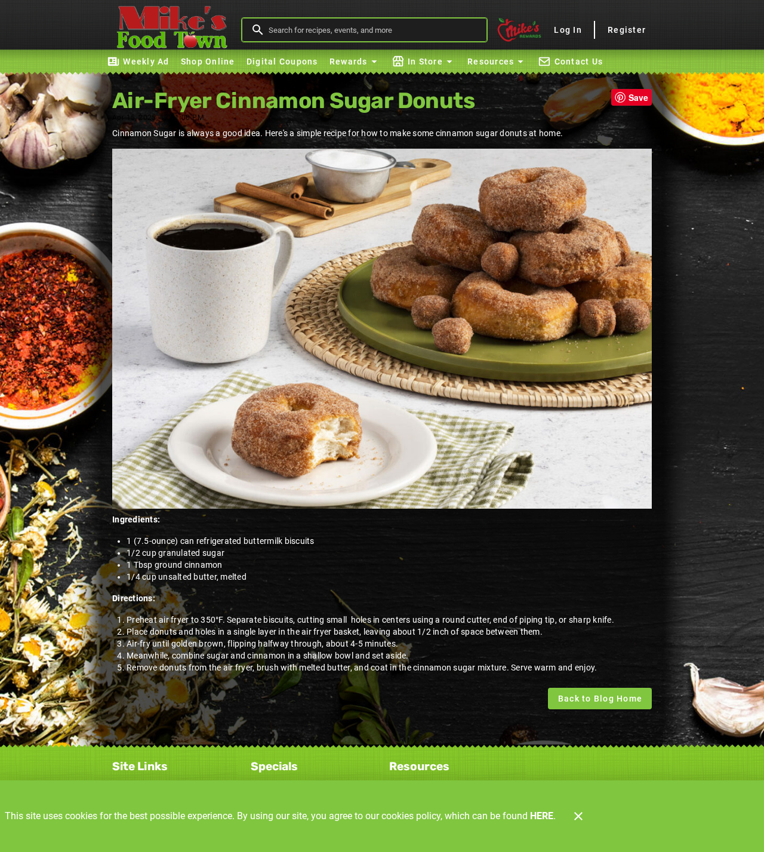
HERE (541, 816)
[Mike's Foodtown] (175, 30)
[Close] (578, 816)
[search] (373, 30)
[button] (355, 61)
